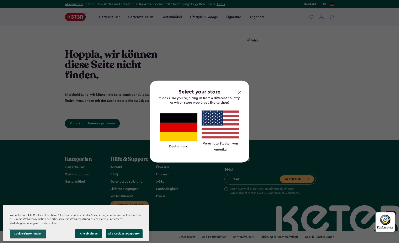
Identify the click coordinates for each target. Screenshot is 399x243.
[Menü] (392, 214)
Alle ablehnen (89, 233)
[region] (76, 223)
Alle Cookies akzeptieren (124, 233)
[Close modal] (239, 92)
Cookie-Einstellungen (28, 233)
